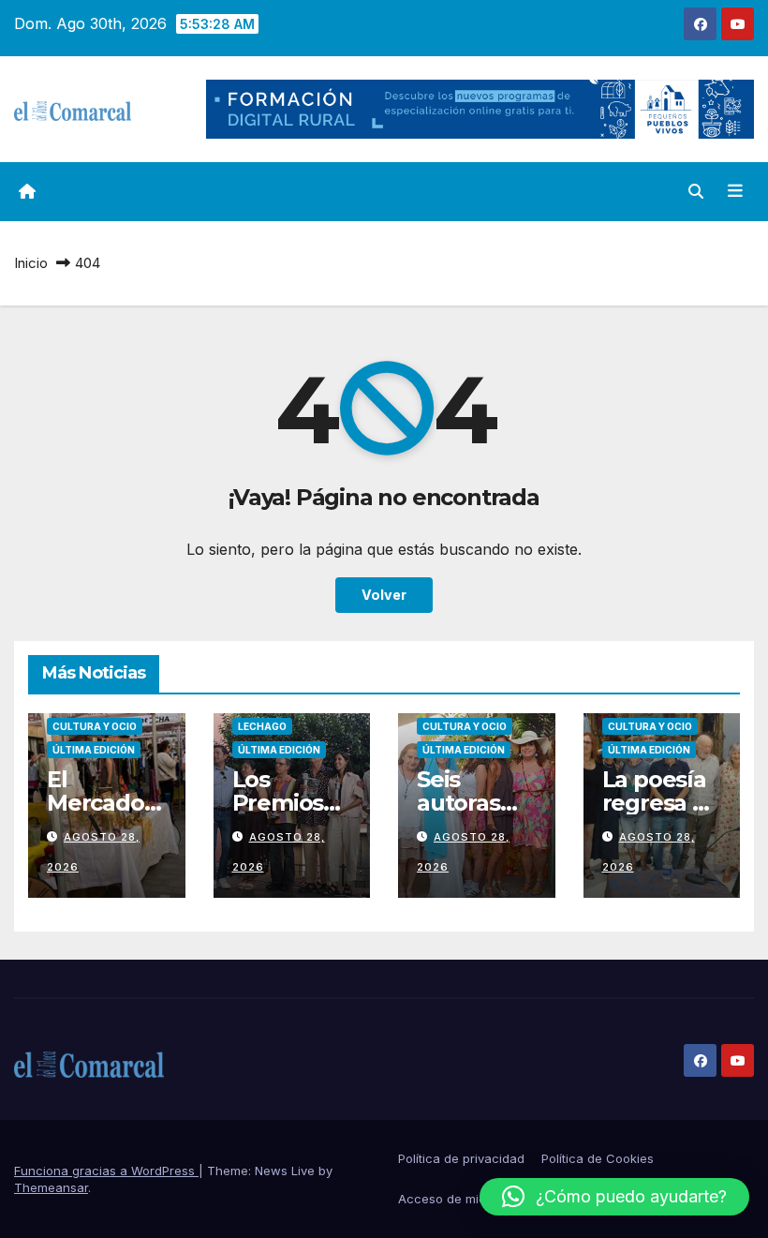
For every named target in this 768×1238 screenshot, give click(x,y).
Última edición (93, 749)
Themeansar (51, 1187)
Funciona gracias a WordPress (106, 1170)
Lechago (262, 726)
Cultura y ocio (94, 726)
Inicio (31, 263)
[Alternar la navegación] (735, 191)
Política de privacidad (461, 1158)
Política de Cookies (597, 1158)
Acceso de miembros (460, 1198)
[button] (695, 191)
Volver (384, 595)
